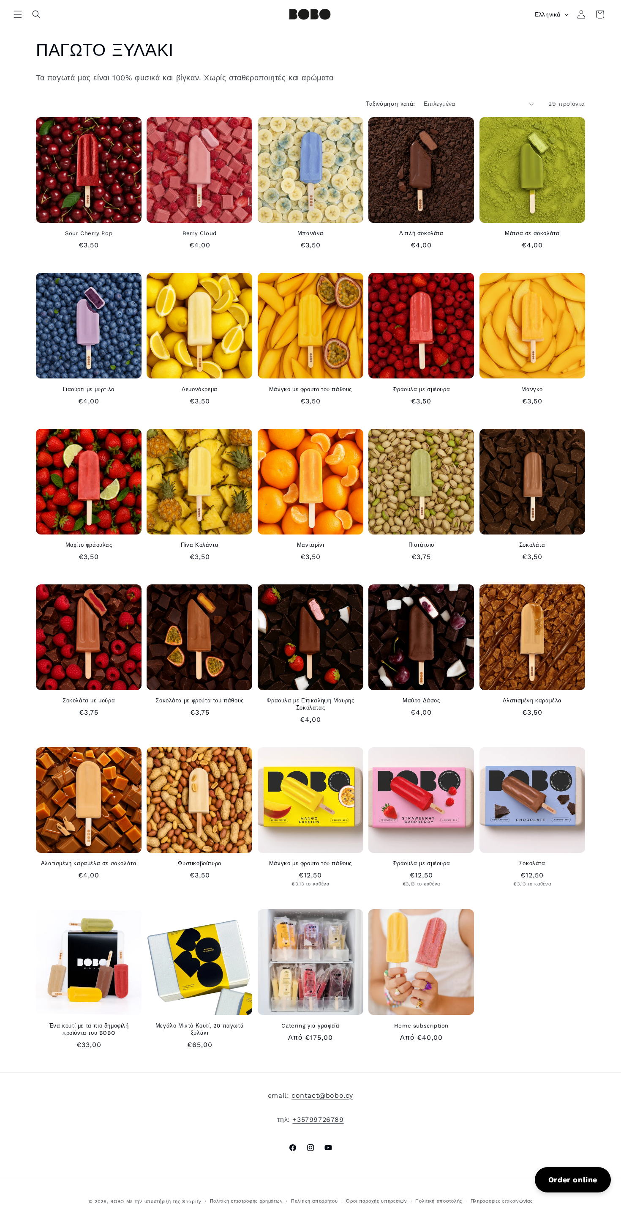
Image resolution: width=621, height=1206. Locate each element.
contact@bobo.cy (322, 1095)
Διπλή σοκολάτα (421, 233)
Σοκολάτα (532, 545)
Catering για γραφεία (310, 1025)
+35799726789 (317, 1120)
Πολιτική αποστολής (438, 1201)
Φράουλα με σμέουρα (421, 389)
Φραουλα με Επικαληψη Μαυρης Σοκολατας (310, 704)
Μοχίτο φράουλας (88, 545)
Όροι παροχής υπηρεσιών (376, 1201)
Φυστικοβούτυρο (199, 863)
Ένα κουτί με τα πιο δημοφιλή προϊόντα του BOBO (89, 1029)
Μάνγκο (532, 389)
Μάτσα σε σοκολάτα (532, 233)
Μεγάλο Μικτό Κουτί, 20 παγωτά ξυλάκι (199, 1029)
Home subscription (421, 1025)
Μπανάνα (310, 233)
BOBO (117, 1201)
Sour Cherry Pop (88, 233)
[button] (17, 14)
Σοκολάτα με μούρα (89, 700)
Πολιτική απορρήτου (314, 1201)
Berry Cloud (199, 233)
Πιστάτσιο (421, 545)
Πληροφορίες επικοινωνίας (502, 1201)
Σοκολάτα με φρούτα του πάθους (199, 700)
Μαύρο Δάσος (421, 700)
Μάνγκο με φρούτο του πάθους (310, 389)
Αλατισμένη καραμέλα (532, 700)
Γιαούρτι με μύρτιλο (88, 389)
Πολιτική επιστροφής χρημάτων (246, 1201)
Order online (572, 1179)
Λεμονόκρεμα (200, 389)
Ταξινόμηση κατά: (390, 103)
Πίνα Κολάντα (199, 545)
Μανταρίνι (310, 545)
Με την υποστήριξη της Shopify (164, 1201)
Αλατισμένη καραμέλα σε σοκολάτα (89, 863)
